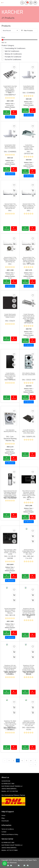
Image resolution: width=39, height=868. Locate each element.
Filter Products (28, 30)
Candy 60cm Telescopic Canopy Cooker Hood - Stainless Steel (28, 147)
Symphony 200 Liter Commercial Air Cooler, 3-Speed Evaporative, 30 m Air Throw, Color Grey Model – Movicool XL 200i (28, 612)
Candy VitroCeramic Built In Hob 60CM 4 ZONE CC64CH (10, 316)
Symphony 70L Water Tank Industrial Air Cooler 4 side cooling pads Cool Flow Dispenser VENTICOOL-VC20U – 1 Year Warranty (10, 725)
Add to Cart (11, 117)
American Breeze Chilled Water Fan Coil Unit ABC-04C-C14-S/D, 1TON (28, 552)
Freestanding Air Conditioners (15, 48)
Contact (4, 831)
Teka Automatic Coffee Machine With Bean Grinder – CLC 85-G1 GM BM (10, 552)
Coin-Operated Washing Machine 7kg (10, 430)
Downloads (5, 820)
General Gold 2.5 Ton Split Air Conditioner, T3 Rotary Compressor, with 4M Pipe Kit (28, 206)
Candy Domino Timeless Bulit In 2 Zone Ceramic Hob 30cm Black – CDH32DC (10, 376)
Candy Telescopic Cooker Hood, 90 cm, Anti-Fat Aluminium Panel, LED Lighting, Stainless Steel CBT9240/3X (29, 318)
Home (3, 815)
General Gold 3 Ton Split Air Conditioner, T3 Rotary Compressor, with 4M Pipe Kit (10, 206)
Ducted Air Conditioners (13, 59)
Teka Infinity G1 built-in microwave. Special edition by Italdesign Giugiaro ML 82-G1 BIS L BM (28, 493)
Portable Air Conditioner (13, 57)
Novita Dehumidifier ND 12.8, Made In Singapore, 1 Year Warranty (10, 611)
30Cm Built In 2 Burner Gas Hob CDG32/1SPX (28, 374)
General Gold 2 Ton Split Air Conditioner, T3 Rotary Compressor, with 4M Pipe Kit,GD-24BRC (28, 260)
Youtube (14, 113)
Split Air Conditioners (12, 51)
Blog (3, 818)
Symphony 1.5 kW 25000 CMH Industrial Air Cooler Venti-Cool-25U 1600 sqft (28, 723)
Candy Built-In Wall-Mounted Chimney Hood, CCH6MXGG (10, 146)
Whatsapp (6, 113)
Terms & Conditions (8, 829)
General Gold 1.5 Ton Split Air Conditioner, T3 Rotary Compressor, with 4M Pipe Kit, (10, 260)
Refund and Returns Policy (10, 834)
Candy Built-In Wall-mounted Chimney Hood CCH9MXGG (28, 87)
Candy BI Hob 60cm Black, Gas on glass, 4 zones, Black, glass (28, 431)
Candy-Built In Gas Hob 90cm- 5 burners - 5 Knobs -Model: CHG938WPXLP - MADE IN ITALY (10, 89)
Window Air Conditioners (13, 54)
